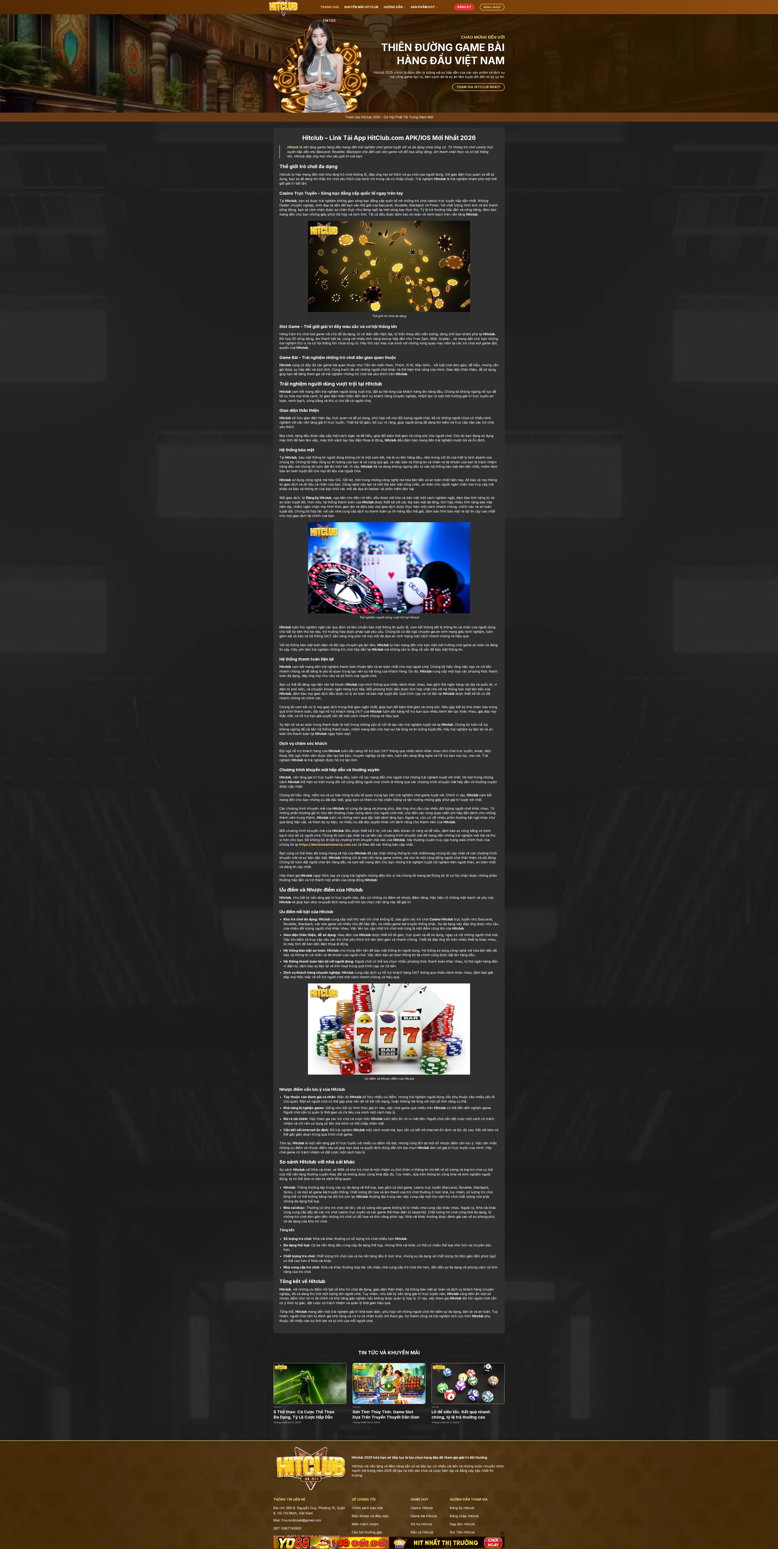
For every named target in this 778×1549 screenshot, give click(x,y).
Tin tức (329, 20)
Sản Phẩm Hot (423, 7)
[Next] (511, 1387)
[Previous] (266, 1387)
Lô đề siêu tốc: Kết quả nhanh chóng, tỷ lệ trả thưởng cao (461, 1414)
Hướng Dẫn (393, 7)
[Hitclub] (294, 7)
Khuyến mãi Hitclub (361, 7)
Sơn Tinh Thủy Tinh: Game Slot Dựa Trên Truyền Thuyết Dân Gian (386, 1414)
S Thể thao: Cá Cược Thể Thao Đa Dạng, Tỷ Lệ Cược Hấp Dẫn (304, 1414)
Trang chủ (329, 7)
